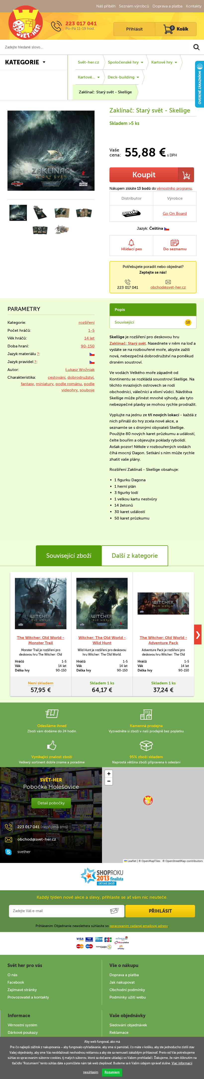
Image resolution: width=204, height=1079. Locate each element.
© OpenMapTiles (149, 861)
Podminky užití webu (127, 997)
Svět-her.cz (88, 62)
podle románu (68, 383)
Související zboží (68, 555)
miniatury (44, 383)
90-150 (88, 346)
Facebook (15, 982)
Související (152, 322)
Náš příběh (105, 6)
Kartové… (86, 77)
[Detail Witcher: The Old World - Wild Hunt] (102, 604)
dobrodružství (80, 377)
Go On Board (175, 213)
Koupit (143, 174)
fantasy (27, 383)
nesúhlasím (90, 1072)
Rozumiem (112, 1072)
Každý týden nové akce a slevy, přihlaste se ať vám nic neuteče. (102, 897)
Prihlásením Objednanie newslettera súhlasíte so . (102, 926)
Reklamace (118, 1032)
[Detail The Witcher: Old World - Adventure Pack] (163, 604)
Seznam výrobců (134, 6)
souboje (87, 390)
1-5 (91, 330)
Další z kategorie (135, 555)
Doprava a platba (167, 6)
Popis (120, 309)
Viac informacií (182, 1063)
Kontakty (194, 6)
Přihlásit (134, 29)
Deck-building (121, 77)
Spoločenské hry (123, 62)
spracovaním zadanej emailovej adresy (139, 926)
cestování (56, 377)
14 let (89, 338)
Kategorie (22, 62)
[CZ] (92, 353)
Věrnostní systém (22, 1025)
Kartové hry (161, 62)
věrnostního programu (174, 188)
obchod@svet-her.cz (168, 287)
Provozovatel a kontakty (28, 997)
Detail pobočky (51, 803)
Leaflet (131, 861)
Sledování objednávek (128, 1025)
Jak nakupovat (122, 982)
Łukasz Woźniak (80, 369)
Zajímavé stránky (22, 990)
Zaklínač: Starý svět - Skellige (105, 92)
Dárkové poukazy (23, 1032)
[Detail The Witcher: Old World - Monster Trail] (40, 604)
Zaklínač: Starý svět (127, 343)
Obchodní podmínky (127, 990)
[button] (148, 800)
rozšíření (87, 322)
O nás (12, 975)
